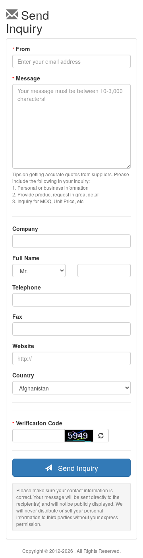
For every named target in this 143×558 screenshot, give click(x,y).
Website (23, 346)
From (21, 49)
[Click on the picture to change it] (101, 435)
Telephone (26, 287)
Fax (17, 316)
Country (23, 375)
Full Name (25, 258)
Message (26, 78)
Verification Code (37, 423)
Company (25, 228)
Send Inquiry (75, 468)
